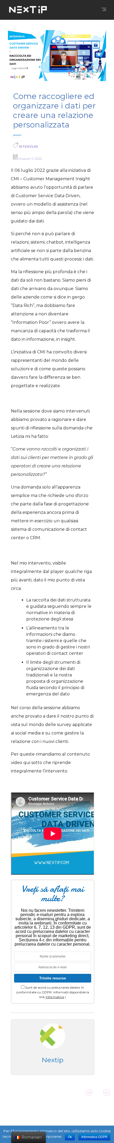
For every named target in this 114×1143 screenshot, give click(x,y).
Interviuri (28, 147)
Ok (70, 1137)
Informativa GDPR (94, 1137)
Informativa (55, 997)
